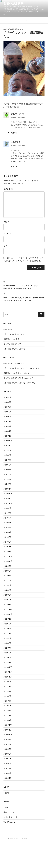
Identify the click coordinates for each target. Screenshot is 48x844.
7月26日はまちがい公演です (14, 349)
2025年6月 (7, 465)
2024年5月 (7, 528)
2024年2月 (7, 542)
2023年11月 (7, 556)
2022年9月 (7, 624)
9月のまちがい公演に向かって (15, 334)
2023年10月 (8, 561)
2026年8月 (7, 397)
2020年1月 (7, 778)
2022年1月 (7, 662)
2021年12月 (8, 667)
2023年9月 (7, 566)
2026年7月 (7, 402)
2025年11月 (7, 441)
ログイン (6, 807)
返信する (14, 133)
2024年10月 (8, 503)
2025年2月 (7, 484)
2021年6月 (7, 696)
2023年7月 (7, 576)
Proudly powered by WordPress (15, 838)
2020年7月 (7, 749)
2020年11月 (7, 730)
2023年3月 (7, 595)
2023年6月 (7, 580)
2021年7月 (7, 691)
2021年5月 (7, 701)
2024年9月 (7, 508)
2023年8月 (7, 571)
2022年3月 (7, 653)
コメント (8, 189)
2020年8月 (7, 744)
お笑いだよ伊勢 (13, 3)
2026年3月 (7, 421)
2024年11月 (7, 499)
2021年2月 (7, 715)
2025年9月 (7, 450)
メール (7, 234)
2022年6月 (7, 638)
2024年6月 (7, 523)
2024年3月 (7, 537)
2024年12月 (8, 494)
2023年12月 (8, 552)
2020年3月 (7, 768)
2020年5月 (7, 759)
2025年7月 (7, 460)
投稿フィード (8, 812)
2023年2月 (7, 600)
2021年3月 (7, 711)
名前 (6, 222)
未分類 (6, 793)
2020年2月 (7, 773)
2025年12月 (8, 436)
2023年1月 (7, 605)
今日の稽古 (7, 329)
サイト (6, 246)
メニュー (25, 20)
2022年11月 (7, 614)
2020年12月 (8, 725)
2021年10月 (8, 677)
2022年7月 (7, 633)
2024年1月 (7, 547)
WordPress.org (9, 822)
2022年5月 (7, 643)
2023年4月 (7, 590)
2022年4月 (7, 648)
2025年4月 (7, 474)
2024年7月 (7, 518)
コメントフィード (10, 817)
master (20, 29)
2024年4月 (7, 532)
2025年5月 (7, 470)
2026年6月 (7, 407)
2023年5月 (7, 585)
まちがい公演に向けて (12, 344)
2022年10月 (8, 619)
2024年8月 (7, 513)
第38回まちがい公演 (11, 339)
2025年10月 (8, 446)
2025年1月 (7, 489)
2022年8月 (7, 629)
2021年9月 (7, 682)
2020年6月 (7, 754)
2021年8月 (7, 686)
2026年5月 (7, 412)
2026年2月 (7, 426)
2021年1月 (7, 720)
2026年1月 (7, 431)
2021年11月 (7, 672)
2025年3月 (7, 479)
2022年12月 (8, 609)
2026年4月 (7, 417)
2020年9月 (7, 740)
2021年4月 (7, 706)
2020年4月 (7, 764)
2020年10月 (8, 735)
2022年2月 (7, 658)
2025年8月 (7, 455)
